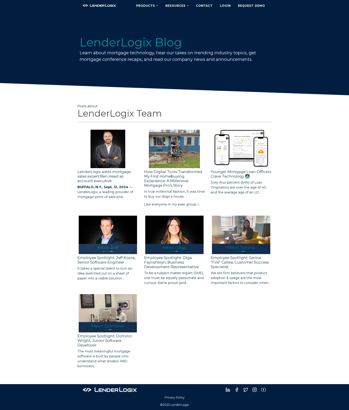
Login (225, 5)
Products (145, 5)
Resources (175, 5)
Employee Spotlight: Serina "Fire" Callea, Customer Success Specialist (240, 262)
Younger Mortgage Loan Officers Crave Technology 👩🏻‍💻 (241, 173)
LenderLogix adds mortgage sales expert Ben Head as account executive (104, 176)
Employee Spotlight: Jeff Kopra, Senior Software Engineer (106, 259)
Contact (204, 5)
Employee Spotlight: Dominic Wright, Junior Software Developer (104, 340)
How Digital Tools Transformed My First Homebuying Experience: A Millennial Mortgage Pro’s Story (173, 178)
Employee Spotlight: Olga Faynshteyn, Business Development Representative (171, 262)
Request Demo (251, 5)
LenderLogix (87, 192)
